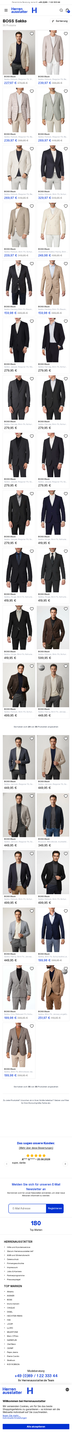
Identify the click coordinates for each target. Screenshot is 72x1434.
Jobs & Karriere (14, 1271)
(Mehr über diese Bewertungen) (36, 1148)
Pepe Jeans (12, 1352)
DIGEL (10, 1312)
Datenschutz (13, 1259)
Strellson (11, 1360)
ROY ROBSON (13, 1364)
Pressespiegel (13, 1280)
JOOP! (10, 1324)
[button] (61, 10)
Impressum (12, 1267)
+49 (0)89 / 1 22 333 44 (49, 2)
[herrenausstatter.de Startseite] (24, 10)
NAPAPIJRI (12, 1340)
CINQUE (11, 1308)
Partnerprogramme (15, 1275)
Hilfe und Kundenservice (18, 1247)
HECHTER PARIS (14, 1316)
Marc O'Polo (12, 1336)
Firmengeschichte (15, 1263)
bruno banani (13, 1304)
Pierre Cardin (13, 1356)
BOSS (9, 1300)
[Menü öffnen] (6, 10)
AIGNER (10, 1296)
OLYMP (10, 1348)
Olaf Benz (11, 1344)
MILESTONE (12, 1332)
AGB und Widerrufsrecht (18, 1255)
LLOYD (10, 1328)
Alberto (10, 1292)
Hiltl (9, 1320)
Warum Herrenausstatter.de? (20, 1251)
